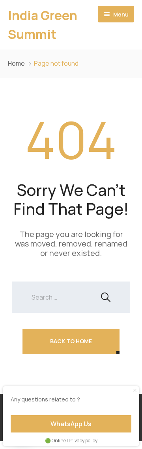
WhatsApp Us (71, 424)
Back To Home (71, 341)
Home (16, 63)
